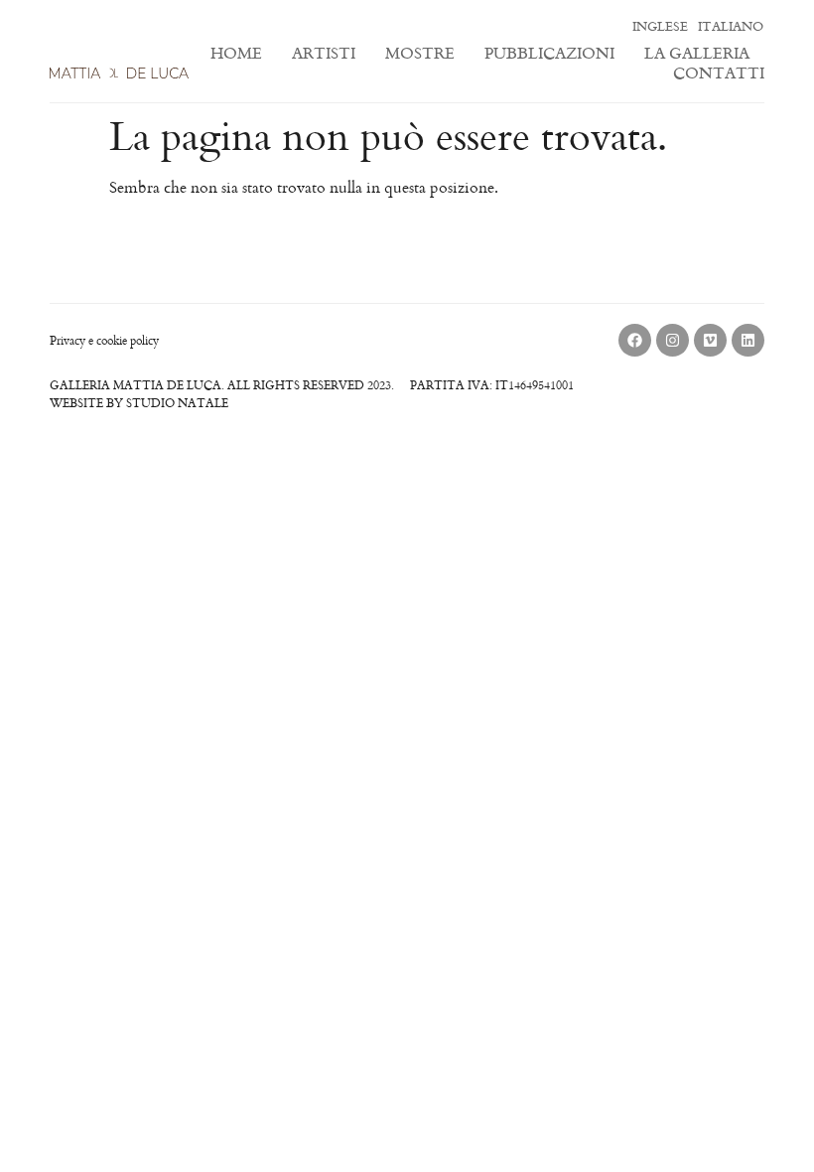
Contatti (718, 72)
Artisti (323, 53)
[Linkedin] (748, 340)
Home (236, 53)
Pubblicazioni (549, 53)
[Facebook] (634, 340)
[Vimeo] (710, 340)
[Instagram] (672, 340)
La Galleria (696, 53)
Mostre (420, 53)
